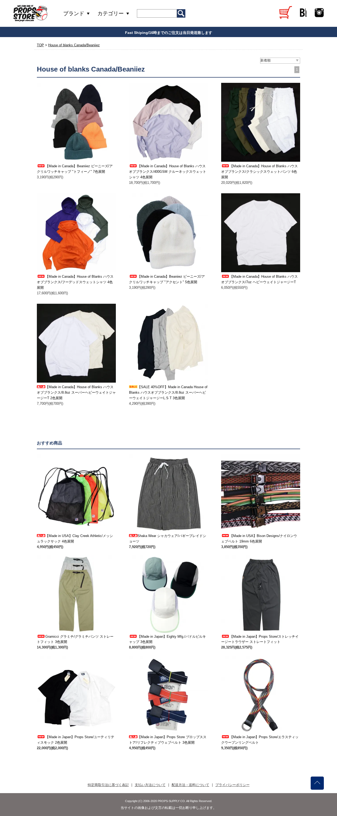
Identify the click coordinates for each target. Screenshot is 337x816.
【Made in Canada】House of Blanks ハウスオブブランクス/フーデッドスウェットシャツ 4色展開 (75, 282)
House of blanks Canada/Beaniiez (74, 45)
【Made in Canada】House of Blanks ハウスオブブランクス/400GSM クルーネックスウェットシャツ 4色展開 (167, 171)
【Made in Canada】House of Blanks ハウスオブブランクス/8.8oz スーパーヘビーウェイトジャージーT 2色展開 (76, 392)
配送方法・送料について (190, 785)
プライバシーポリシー (232, 785)
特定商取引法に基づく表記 (108, 785)
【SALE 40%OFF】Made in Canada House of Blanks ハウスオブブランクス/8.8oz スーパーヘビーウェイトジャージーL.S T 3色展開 (168, 392)
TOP (40, 45)
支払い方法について (150, 785)
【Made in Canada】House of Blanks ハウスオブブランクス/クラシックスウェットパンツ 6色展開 (259, 171)
